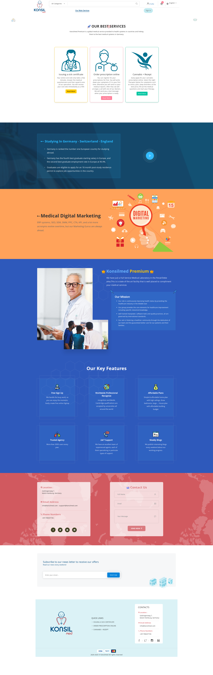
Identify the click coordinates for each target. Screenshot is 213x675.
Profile (151, 4)
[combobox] (56, 3)
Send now (113, 575)
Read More (71, 91)
